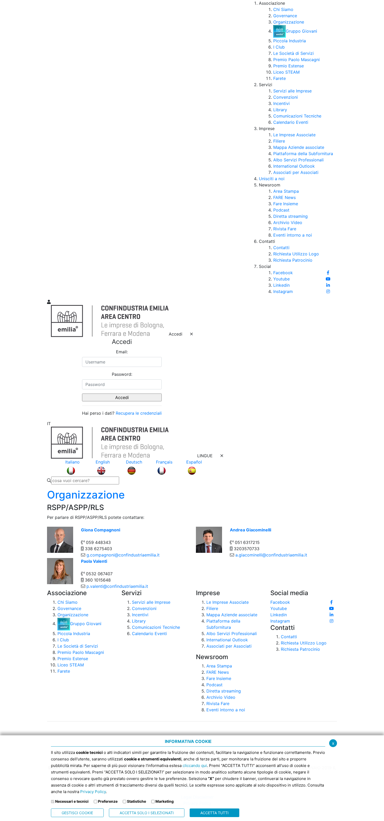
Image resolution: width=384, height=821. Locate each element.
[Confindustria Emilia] (53, 149)
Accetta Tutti (214, 813)
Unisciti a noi (271, 178)
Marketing (164, 801)
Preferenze (108, 801)
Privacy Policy (93, 791)
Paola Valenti (94, 561)
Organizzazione (86, 494)
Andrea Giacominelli (250, 529)
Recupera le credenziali (139, 413)
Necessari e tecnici (72, 801)
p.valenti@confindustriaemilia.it (117, 586)
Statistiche (136, 801)
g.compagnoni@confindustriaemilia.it (123, 555)
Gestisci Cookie (77, 813)
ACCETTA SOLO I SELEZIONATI (147, 813)
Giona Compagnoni (100, 529)
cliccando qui (195, 765)
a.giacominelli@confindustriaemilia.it (271, 555)
